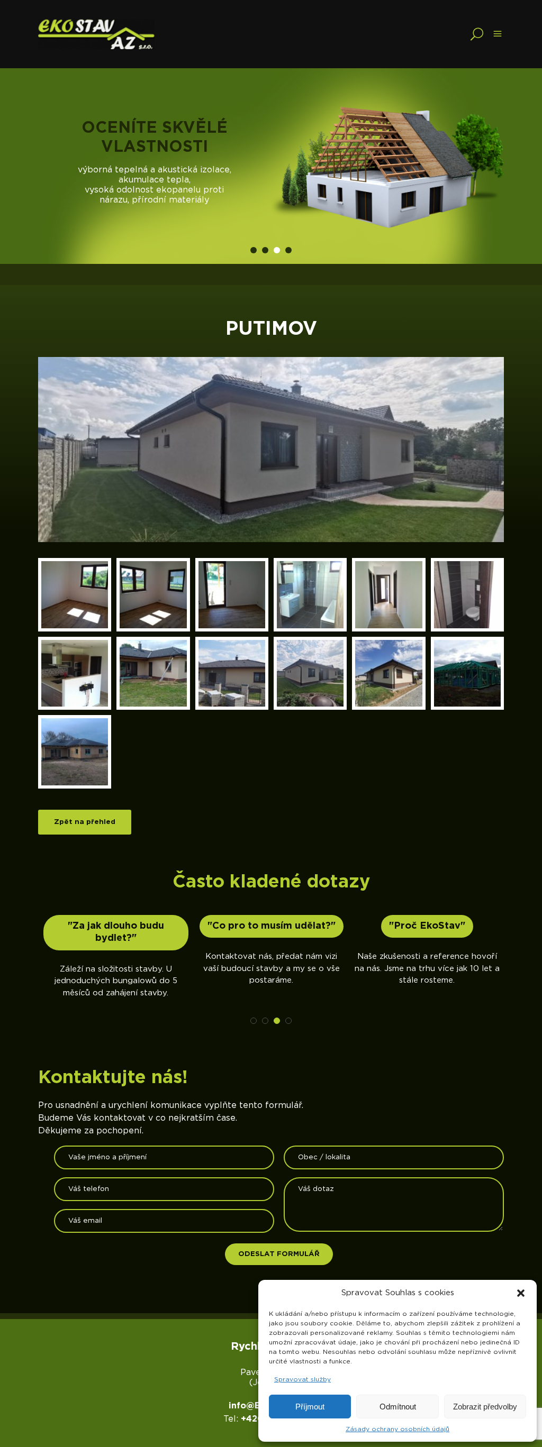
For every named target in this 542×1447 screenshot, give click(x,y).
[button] (521, 1293)
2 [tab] (265, 250)
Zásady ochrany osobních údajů (397, 1429)
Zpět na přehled (84, 822)
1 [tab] (253, 250)
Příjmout (309, 1406)
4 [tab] (288, 250)
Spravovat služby (302, 1379)
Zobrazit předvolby (485, 1406)
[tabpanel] (271, 166)
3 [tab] (277, 250)
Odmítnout (398, 1406)
